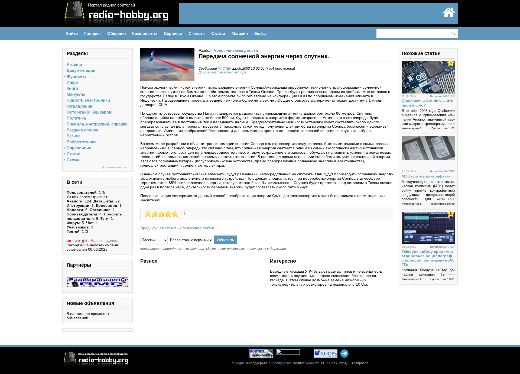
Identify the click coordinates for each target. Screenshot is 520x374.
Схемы (73, 159)
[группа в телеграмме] (344, 353)
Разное (73, 136)
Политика (76, 118)
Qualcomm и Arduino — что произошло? (427, 103)
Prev (404, 58)
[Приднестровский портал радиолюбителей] (449, 17)
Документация (81, 70)
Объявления (79, 106)
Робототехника (81, 142)
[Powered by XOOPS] (325, 353)
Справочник (79, 148)
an (69, 240)
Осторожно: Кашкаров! (90, 112)
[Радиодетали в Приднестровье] (97, 280)
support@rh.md (280, 363)
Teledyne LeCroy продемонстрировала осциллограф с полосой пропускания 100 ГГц (428, 258)
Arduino (74, 64)
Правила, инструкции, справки (97, 124)
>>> (451, 123)
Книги (72, 88)
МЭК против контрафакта (426, 176)
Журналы (76, 76)
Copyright (236, 363)
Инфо (72, 82)
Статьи (73, 153)
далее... (113, 240)
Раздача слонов (83, 130)
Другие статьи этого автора (222, 72)
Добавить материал (115, 167)
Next (410, 58)
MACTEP (224, 68)
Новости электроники (88, 100)
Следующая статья (197, 228)
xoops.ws (312, 363)
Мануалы (76, 94)
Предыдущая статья (158, 228)
